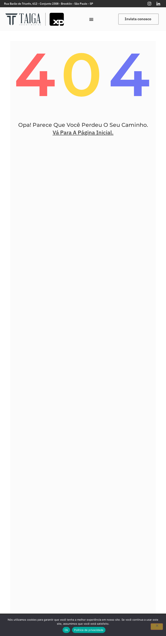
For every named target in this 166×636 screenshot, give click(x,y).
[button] (91, 19)
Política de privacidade (88, 630)
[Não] (157, 626)
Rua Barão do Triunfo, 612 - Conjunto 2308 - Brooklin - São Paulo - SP (48, 3)
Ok (66, 630)
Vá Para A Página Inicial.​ (83, 132)
